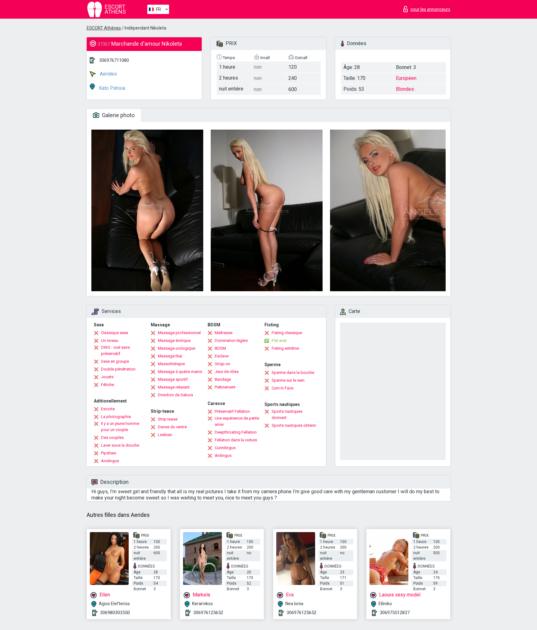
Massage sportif (173, 379)
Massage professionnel (179, 332)
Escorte (108, 409)
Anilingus (223, 455)
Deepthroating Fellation (236, 432)
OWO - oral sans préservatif (115, 350)
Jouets (107, 377)
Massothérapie (171, 363)
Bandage (223, 379)
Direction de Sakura (175, 395)
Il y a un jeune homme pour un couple (120, 426)
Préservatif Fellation (232, 411)
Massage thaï (170, 356)
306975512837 (395, 612)
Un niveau (109, 340)
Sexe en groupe (115, 361)
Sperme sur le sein (288, 380)
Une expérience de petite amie (237, 421)
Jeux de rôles (227, 371)
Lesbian (165, 434)
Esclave (221, 356)
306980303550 (115, 612)
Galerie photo (118, 115)
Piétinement (225, 387)
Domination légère (231, 340)
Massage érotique (174, 340)
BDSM (220, 348)
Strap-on (222, 363)
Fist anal (279, 340)
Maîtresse (223, 332)
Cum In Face (282, 388)
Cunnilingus (225, 447)
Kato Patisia (111, 88)
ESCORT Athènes (104, 27)
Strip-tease (167, 419)
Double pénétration (118, 369)
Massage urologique (176, 348)
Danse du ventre (172, 427)
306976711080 (114, 60)
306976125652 (208, 612)
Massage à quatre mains (180, 371)
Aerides (108, 74)
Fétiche (107, 384)
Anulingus (110, 460)
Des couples (112, 437)
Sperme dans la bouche (293, 372)
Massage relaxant (174, 387)
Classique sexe (114, 332)
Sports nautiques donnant (287, 414)
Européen (406, 78)
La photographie (116, 416)
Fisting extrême (285, 348)
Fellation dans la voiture (236, 440)
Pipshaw (108, 453)
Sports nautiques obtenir (294, 425)
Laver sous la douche (120, 445)
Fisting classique (287, 332)
